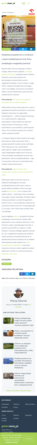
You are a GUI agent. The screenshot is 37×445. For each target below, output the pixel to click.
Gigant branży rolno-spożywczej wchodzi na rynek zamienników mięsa (17, 172)
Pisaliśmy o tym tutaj (9, 254)
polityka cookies (12, 442)
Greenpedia (5, 404)
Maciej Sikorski (13, 31)
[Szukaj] (29, 4)
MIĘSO (17, 278)
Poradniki (5, 407)
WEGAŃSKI (31, 278)
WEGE (7, 278)
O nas (3, 415)
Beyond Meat (12, 191)
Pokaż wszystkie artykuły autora (18, 390)
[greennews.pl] (8, 3)
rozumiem (28, 439)
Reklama (16, 415)
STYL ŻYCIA (6, 49)
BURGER (11, 278)
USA (20, 278)
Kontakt (15, 418)
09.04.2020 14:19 (13, 33)
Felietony (16, 404)
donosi (16, 216)
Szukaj (15, 407)
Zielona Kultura (30, 404)
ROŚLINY (25, 278)
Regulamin (28, 415)
